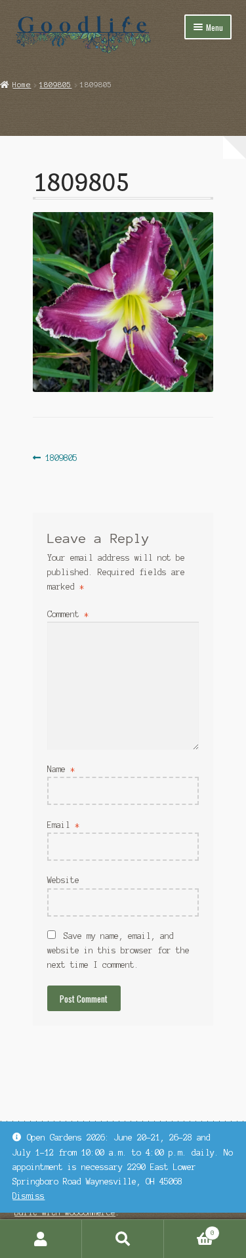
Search (123, 1239)
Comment (68, 614)
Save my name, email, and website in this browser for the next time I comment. (118, 950)
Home (21, 85)
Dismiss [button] (28, 1196)
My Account (41, 1239)
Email (63, 825)
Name (61, 769)
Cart (189, 1229)
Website (63, 880)
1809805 (55, 85)
